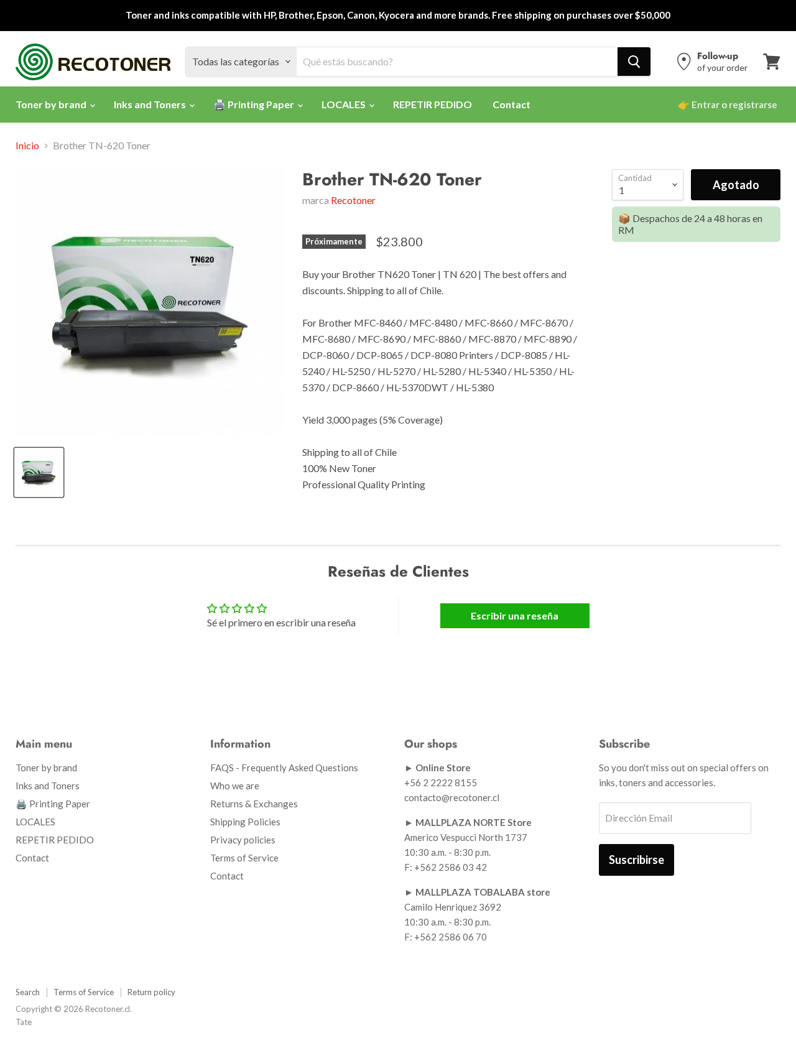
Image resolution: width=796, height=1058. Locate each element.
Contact (511, 104)
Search (28, 992)
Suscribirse (636, 859)
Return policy (151, 992)
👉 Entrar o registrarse (727, 104)
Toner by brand (52, 104)
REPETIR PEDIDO (432, 104)
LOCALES (345, 104)
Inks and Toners (151, 104)
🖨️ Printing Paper (254, 104)
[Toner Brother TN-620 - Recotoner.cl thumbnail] (38, 472)
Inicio (27, 145)
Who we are (234, 785)
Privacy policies (242, 839)
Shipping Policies (245, 821)
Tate (24, 1022)
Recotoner (353, 200)
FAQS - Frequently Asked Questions (284, 767)
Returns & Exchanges (254, 803)
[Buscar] (634, 61)
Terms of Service (244, 857)
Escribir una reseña (514, 615)
